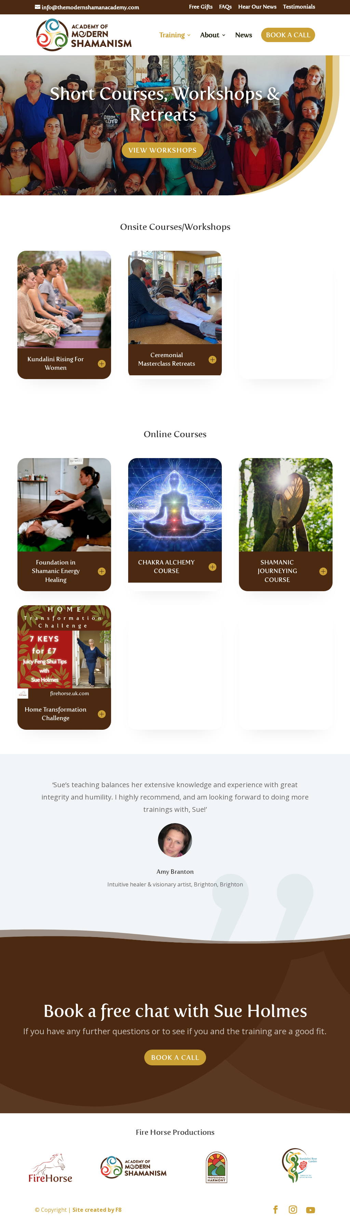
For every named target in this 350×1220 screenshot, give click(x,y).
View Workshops (163, 150)
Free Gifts (201, 7)
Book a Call (175, 1057)
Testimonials (299, 7)
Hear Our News (257, 7)
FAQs (225, 7)
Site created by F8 (96, 1209)
